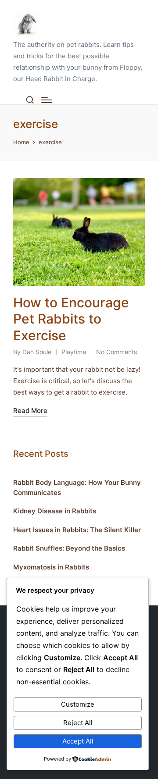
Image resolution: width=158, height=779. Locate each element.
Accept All (77, 741)
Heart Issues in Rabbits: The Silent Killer (77, 530)
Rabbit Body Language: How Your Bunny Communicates (77, 487)
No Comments (116, 352)
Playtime (73, 352)
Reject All (78, 723)
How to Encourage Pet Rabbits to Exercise (71, 319)
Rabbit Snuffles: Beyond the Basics (69, 548)
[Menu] (46, 100)
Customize (77, 704)
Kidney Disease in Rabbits (54, 511)
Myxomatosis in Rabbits (51, 567)
